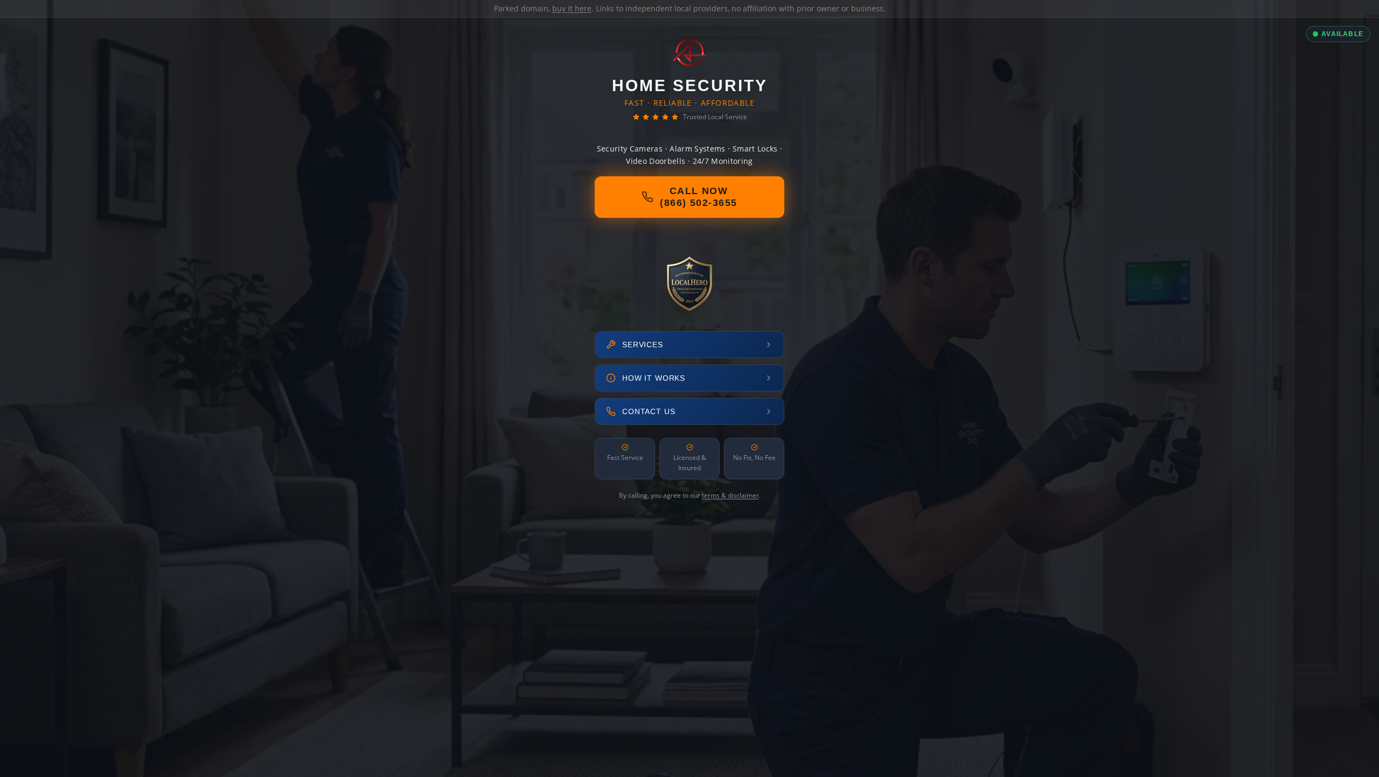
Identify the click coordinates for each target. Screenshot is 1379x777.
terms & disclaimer (730, 495)
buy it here (571, 8)
